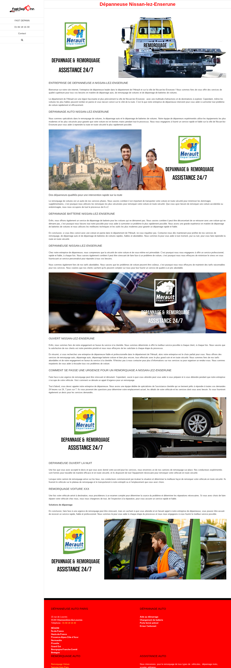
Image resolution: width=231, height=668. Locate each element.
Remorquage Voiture (60, 664)
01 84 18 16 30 (69, 623)
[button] (22, 40)
